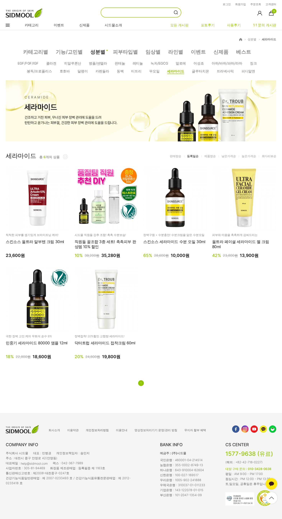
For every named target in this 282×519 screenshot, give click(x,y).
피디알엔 (248, 71)
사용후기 (234, 25)
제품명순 (210, 156)
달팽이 (83, 71)
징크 (253, 63)
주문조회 (255, 4)
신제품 (84, 25)
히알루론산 (72, 63)
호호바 (65, 71)
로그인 (227, 4)
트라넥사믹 (225, 71)
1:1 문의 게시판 (264, 25)
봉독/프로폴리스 (39, 71)
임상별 (153, 52)
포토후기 (208, 25)
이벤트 (59, 25)
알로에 (181, 63)
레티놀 (138, 63)
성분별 (252, 39)
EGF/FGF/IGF (28, 63)
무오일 (154, 71)
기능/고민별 (69, 52)
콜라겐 (51, 63)
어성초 (199, 63)
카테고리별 (35, 52)
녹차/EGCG (159, 63)
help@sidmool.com (34, 463)
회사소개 (54, 430)
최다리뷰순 (269, 156)
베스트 (243, 52)
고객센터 (271, 4)
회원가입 (240, 4)
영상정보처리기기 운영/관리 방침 (155, 430)
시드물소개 (113, 25)
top (271, 498)
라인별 (175, 52)
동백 (120, 71)
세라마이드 (269, 39)
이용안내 (121, 430)
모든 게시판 (179, 25)
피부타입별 (125, 52)
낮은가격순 (229, 156)
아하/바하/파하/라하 (227, 63)
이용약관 (73, 430)
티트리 (136, 71)
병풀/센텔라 (98, 63)
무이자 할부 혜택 (195, 430)
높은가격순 (249, 156)
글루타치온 (200, 71)
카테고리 (32, 25)
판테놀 (120, 63)
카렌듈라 (102, 71)
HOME (240, 39)
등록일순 (193, 156)
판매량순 (175, 156)
